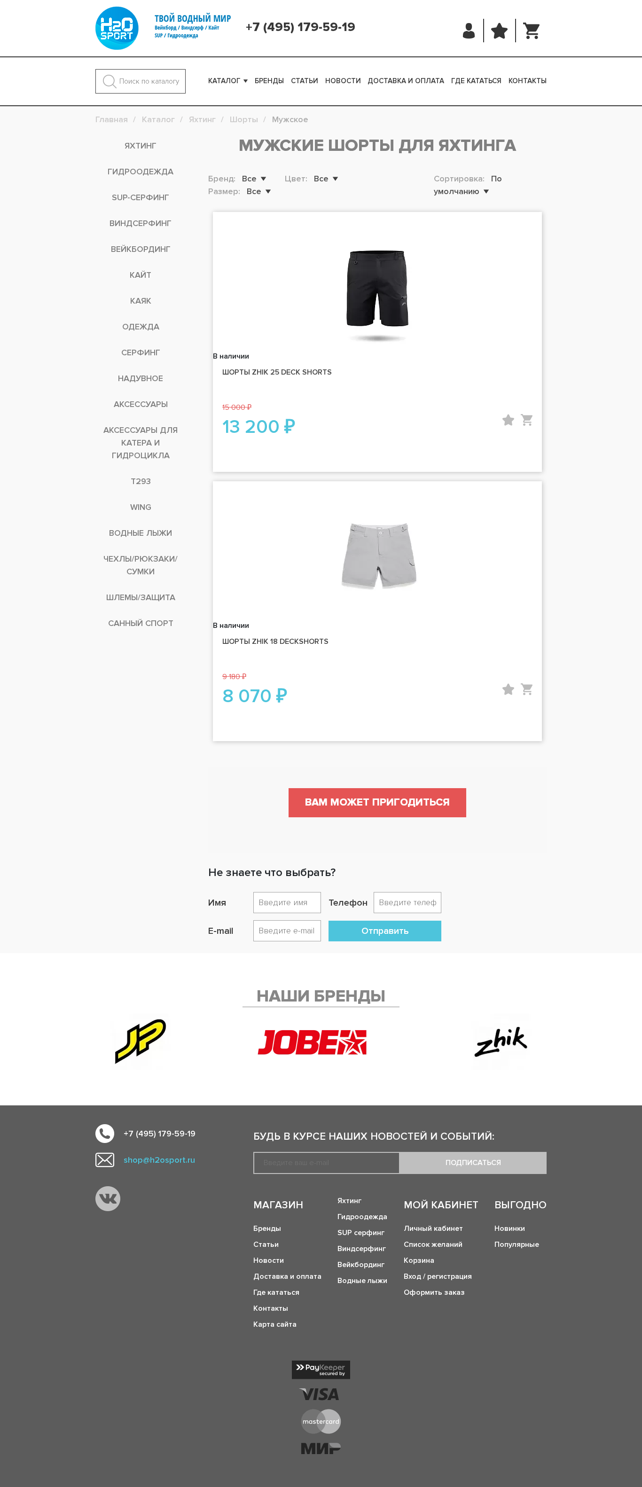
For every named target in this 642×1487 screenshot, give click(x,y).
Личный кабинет (433, 1228)
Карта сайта (275, 1324)
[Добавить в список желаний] (508, 420)
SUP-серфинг (140, 197)
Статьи (304, 81)
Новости (343, 81)
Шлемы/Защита (140, 597)
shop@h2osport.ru (159, 1160)
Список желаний (433, 1244)
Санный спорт (140, 623)
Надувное (140, 378)
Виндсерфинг (141, 223)
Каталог (224, 81)
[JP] (140, 1042)
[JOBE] (321, 1042)
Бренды (269, 81)
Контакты (528, 81)
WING (140, 507)
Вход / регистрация (438, 1276)
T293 (141, 481)
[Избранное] (499, 30)
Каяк (140, 301)
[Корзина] (531, 30)
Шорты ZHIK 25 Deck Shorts (277, 372)
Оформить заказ (434, 1292)
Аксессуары (141, 404)
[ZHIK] (501, 1042)
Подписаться (473, 1162)
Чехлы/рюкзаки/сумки (140, 565)
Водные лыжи (140, 533)
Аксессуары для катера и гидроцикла (140, 443)
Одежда (140, 326)
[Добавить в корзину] (526, 420)
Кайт (140, 275)
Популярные (516, 1244)
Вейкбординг (141, 249)
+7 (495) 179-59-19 (300, 27)
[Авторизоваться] (469, 30)
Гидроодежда (140, 171)
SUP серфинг (360, 1232)
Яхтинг (141, 146)
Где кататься (476, 81)
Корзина (419, 1260)
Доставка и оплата (406, 81)
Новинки (509, 1228)
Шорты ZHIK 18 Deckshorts (275, 641)
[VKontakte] (107, 1198)
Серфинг (140, 352)
